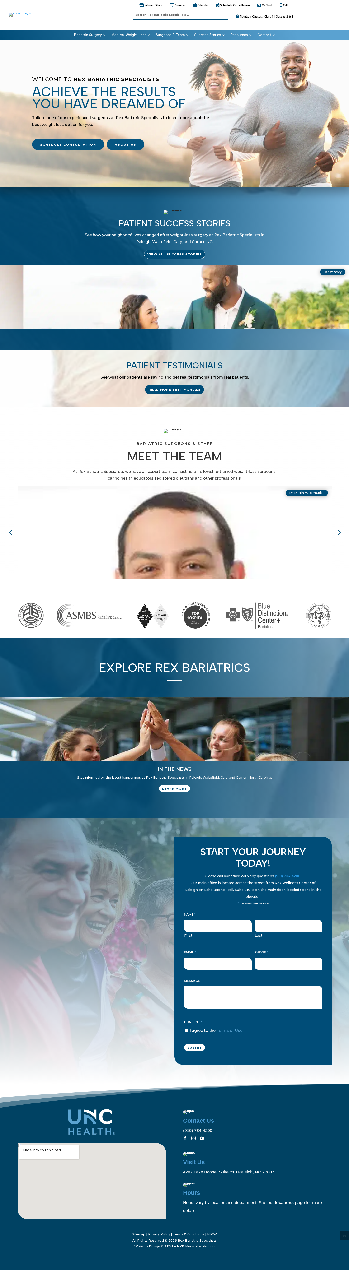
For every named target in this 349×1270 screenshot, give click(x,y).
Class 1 (268, 16)
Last (258, 935)
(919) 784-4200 (288, 876)
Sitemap (138, 1234)
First (188, 935)
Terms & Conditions (188, 1234)
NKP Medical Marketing (196, 1246)
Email (190, 952)
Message (193, 981)
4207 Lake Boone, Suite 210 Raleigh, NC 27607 (228, 1172)
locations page (290, 1202)
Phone (261, 952)
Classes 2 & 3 (284, 16)
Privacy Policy (159, 1234)
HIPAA (212, 1234)
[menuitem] (89, 35)
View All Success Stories (174, 254)
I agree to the (216, 1030)
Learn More (174, 788)
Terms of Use (229, 1030)
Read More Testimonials (174, 389)
